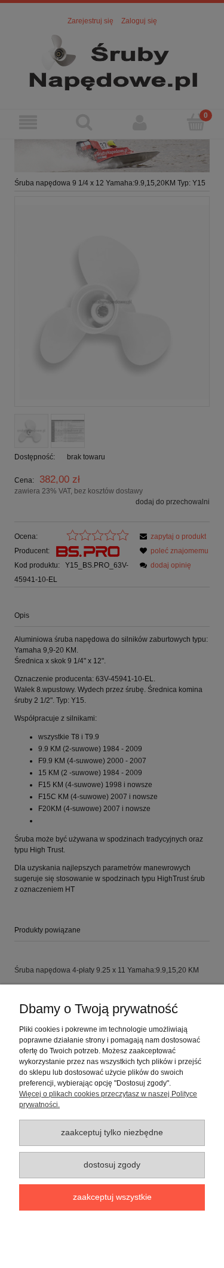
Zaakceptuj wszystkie (112, 1197)
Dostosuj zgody (112, 1164)
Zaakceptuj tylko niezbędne (112, 1132)
